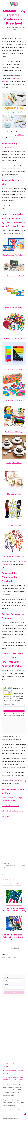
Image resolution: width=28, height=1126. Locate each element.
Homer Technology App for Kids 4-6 (14, 255)
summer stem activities (7, 883)
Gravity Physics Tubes (14, 525)
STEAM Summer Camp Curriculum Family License (13, 1065)
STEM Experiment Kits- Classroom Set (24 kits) (13, 1072)
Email (6, 985)
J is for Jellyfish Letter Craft (10, 806)
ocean (13, 879)
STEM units (20, 135)
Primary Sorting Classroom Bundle (14, 338)
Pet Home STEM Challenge (14, 432)
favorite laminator (14, 781)
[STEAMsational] (14, 3)
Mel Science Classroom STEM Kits (14, 276)
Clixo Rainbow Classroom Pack (14, 400)
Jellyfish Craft (6, 816)
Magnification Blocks (14, 494)
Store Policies (18, 1110)
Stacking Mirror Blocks (14, 463)
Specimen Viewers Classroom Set (14, 556)
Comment (6, 954)
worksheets (18, 883)
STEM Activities (14, 27)
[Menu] (2, 3)
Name (6, 977)
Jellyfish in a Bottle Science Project (13, 811)
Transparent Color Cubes (14, 369)
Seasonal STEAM (6, 27)
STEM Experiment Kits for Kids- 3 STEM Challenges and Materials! (13, 1078)
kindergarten (5, 879)
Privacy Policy (10, 1110)
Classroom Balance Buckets (14, 307)
